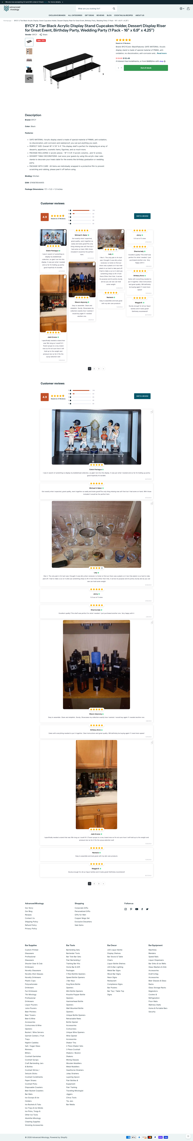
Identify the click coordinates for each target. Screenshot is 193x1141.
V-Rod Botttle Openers (75, 974)
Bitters (27, 1053)
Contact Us (30, 918)
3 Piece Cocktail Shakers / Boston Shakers (73, 1052)
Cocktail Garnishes (33, 1056)
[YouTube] (136, 909)
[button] (2, 2)
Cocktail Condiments (34, 1077)
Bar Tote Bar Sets (73, 956)
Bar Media (70, 1104)
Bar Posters (112, 987)
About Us (139, 15)
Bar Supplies (31, 945)
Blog (109, 15)
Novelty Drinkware (33, 977)
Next (46, 2)
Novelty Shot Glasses (34, 974)
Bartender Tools (73, 953)
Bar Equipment (156, 945)
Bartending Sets (73, 950)
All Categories (75, 15)
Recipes (28, 915)
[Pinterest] (131, 909)
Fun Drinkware (31, 991)
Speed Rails (153, 956)
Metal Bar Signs (114, 970)
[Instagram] (125, 909)
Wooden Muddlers (74, 1063)
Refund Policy (31, 925)
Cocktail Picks (31, 1084)
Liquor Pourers (31, 1005)
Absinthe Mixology (33, 1118)
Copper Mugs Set (82, 918)
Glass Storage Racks (157, 987)
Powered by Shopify (58, 1137)
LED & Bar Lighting (115, 967)
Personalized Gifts (82, 911)
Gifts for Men (80, 915)
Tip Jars (69, 1101)
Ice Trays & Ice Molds (34, 1108)
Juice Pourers (31, 1008)
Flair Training (71, 1087)
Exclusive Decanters (83, 922)
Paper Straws (30, 1080)
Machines (152, 950)
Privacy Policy (31, 928)
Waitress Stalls (155, 1005)
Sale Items (79, 925)
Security (152, 1012)
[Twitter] (147, 909)
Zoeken (114, 8)
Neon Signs (112, 977)
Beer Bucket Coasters (34, 1091)
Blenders (152, 953)
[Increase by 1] (122, 66)
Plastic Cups (30, 981)
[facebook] (142, 909)
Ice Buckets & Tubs (33, 1104)
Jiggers (69, 1094)
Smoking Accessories (34, 1125)
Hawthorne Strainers (75, 1070)
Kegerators (153, 991)
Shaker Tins (71, 1043)
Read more (162, 53)
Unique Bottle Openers (75, 1015)
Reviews (100, 15)
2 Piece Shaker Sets (74, 1046)
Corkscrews (71, 1029)
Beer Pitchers (30, 1012)
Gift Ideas (89, 15)
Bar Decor (112, 945)
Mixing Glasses (72, 1060)
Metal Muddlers (72, 1066)
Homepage (7, 21)
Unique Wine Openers (75, 1032)
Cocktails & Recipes (123, 15)
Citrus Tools (71, 1097)
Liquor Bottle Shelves (116, 963)
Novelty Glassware (33, 970)
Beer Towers (30, 1015)
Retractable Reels (73, 1018)
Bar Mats (29, 1094)
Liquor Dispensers (156, 960)
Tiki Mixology (30, 994)
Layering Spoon (73, 1077)
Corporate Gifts (81, 908)
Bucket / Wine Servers (34, 1032)
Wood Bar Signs (114, 974)
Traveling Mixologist (74, 1091)
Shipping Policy (31, 922)
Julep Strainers (72, 1073)
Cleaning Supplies (32, 1121)
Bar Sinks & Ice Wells (157, 963)
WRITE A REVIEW (142, 216)
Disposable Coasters (34, 1087)
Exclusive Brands (57, 15)
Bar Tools (70, 945)
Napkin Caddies (31, 1043)
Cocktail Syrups (31, 1060)
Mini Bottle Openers (74, 991)
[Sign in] (182, 8)
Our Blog (28, 911)
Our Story (29, 908)
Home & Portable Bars (158, 1008)
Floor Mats (153, 1001)
